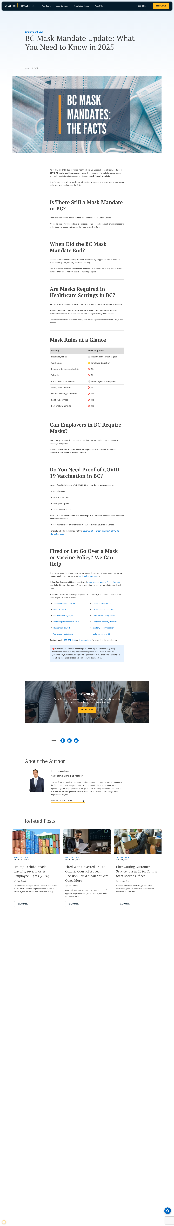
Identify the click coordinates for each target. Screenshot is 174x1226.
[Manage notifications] (4, 1222)
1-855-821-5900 (69, 640)
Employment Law (34, 31)
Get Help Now (87, 709)
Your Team (46, 6)
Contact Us (161, 6)
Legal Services (62, 6)
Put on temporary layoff (63, 615)
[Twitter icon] (69, 740)
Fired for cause (59, 609)
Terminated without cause (64, 603)
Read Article (23, 904)
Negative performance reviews (66, 621)
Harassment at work (61, 628)
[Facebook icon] (62, 740)
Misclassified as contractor (104, 609)
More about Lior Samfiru (61, 801)
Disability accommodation (103, 628)
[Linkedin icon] (76, 740)
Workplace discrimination (63, 634)
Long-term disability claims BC (105, 621)
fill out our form (84, 640)
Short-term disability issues (104, 615)
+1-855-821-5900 (142, 6)
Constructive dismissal (102, 603)
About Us (99, 6)
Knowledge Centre (81, 6)
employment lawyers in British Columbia (103, 582)
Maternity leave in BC (101, 634)
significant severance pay (89, 576)
